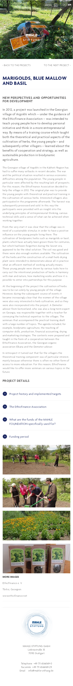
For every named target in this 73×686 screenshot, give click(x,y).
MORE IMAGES (11, 576)
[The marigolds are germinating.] (36, 525)
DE (64, 4)
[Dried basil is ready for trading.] (36, 558)
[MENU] (55, 5)
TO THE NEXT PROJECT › (57, 65)
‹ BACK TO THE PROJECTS (17, 65)
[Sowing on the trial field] (36, 459)
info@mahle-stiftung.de (40, 670)
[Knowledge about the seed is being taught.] (36, 492)
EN (69, 4)
